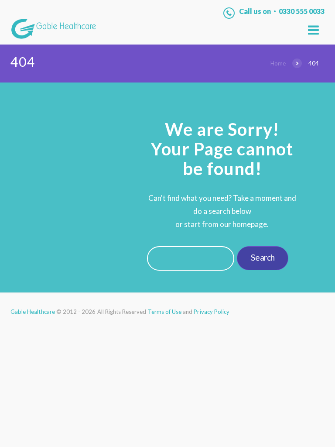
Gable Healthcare (32, 311)
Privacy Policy (211, 311)
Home (278, 63)
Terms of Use (165, 311)
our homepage (243, 224)
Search (263, 257)
